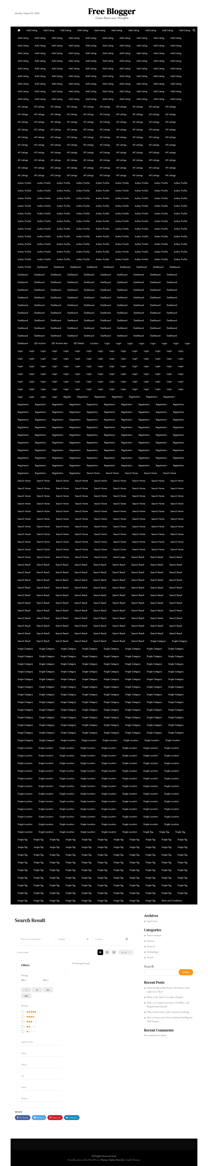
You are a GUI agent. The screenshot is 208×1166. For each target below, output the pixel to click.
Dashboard (42, 267)
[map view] (114, 952)
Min (23, 980)
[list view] (107, 952)
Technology (152, 951)
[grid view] (100, 952)
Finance (151, 940)
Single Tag (148, 832)
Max (45, 980)
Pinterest (56, 1117)
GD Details (79, 343)
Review (24, 1005)
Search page (119, 557)
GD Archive (39, 343)
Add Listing (31, 30)
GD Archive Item (59, 343)
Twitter (40, 1117)
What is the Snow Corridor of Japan (165, 997)
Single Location (68, 740)
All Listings (23, 106)
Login (107, 343)
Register (67, 396)
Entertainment (154, 935)
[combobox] (73, 939)
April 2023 (152, 921)
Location (94, 343)
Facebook (23, 1117)
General (151, 946)
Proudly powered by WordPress (84, 1159)
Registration (82, 396)
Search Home (93, 473)
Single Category (158, 641)
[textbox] (61, 939)
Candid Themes (132, 1159)
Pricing (24, 975)
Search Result (137, 557)
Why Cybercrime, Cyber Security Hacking (168, 1011)
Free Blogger (112, 11)
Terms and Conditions (172, 900)
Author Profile (24, 183)
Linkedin (72, 1117)
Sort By (124, 952)
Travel (150, 957)
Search (149, 966)
